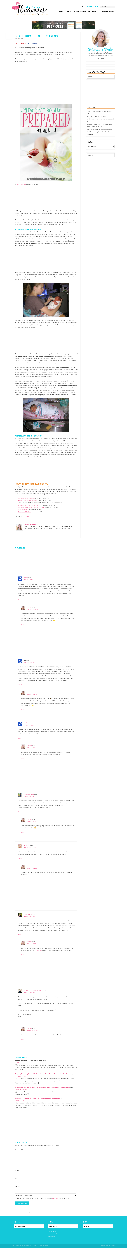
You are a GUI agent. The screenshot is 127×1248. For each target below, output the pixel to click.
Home (81, 7)
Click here (39, 950)
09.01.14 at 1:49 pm (32, 609)
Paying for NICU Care (24, 512)
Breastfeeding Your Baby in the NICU (29, 505)
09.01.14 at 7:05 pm (29, 662)
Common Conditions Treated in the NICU (31, 507)
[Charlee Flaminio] (19, 530)
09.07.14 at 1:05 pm (29, 992)
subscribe (55, 1198)
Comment (19, 1150)
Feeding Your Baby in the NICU (27, 500)
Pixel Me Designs (110, 1246)
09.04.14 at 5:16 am (29, 917)
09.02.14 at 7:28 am (30, 725)
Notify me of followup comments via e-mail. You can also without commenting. (43, 1198)
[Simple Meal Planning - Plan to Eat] (63, 28)
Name (17, 1170)
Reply (20, 600)
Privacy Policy (52, 1231)
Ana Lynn (26, 723)
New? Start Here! (92, 7)
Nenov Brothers (21, 184)
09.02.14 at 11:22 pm (32, 748)
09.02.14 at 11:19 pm (32, 694)
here (110, 57)
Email (17, 1178)
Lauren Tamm (28, 914)
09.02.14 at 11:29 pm (32, 868)
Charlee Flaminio (31, 524)
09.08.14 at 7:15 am (32, 1030)
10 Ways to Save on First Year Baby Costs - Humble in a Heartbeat (37, 1098)
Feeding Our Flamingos (31, 9)
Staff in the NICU (23, 509)
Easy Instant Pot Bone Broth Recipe (98, 116)
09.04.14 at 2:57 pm (32, 944)
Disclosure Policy (53, 1234)
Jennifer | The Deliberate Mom (33, 990)
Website (17, 1186)
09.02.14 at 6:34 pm (30, 796)
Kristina (26, 577)
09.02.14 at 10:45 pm (30, 847)
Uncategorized (19, 38)
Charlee (29, 607)
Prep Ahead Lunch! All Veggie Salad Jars (99, 129)
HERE (36, 48)
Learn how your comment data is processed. (51, 1213)
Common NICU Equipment (26, 498)
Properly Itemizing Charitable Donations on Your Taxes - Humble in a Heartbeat (42, 1074)
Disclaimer (51, 1237)
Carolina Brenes (29, 794)
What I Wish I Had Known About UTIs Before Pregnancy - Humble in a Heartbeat (42, 1087)
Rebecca (26, 845)
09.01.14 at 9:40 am (29, 580)
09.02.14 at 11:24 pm (32, 821)
